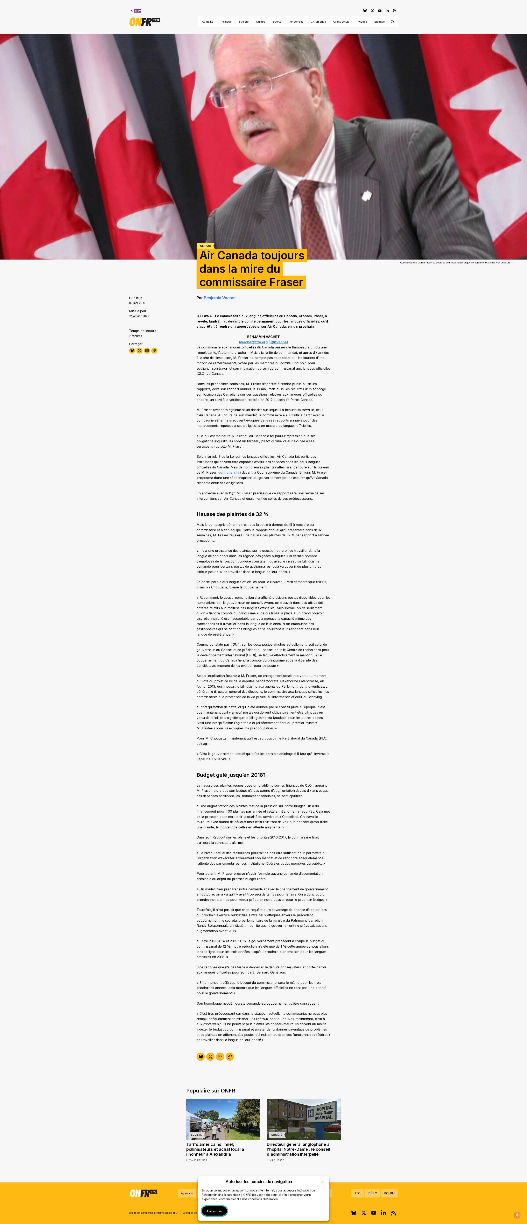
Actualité (207, 21)
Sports (277, 21)
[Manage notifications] (517, 1215)
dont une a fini (229, 472)
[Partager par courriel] (147, 351)
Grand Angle (341, 21)
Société (244, 21)
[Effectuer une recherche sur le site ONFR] (392, 21)
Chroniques (318, 21)
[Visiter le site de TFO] (136, 11)
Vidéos (362, 21)
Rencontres (296, 21)
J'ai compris (214, 1211)
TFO (357, 1193)
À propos (187, 1193)
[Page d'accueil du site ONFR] (145, 21)
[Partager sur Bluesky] (132, 351)
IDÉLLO (372, 1193)
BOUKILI (389, 1193)
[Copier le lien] (154, 351)
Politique (226, 21)
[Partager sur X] (139, 351)
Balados (379, 21)
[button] (323, 1182)
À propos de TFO (192, 1212)
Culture (261, 21)
